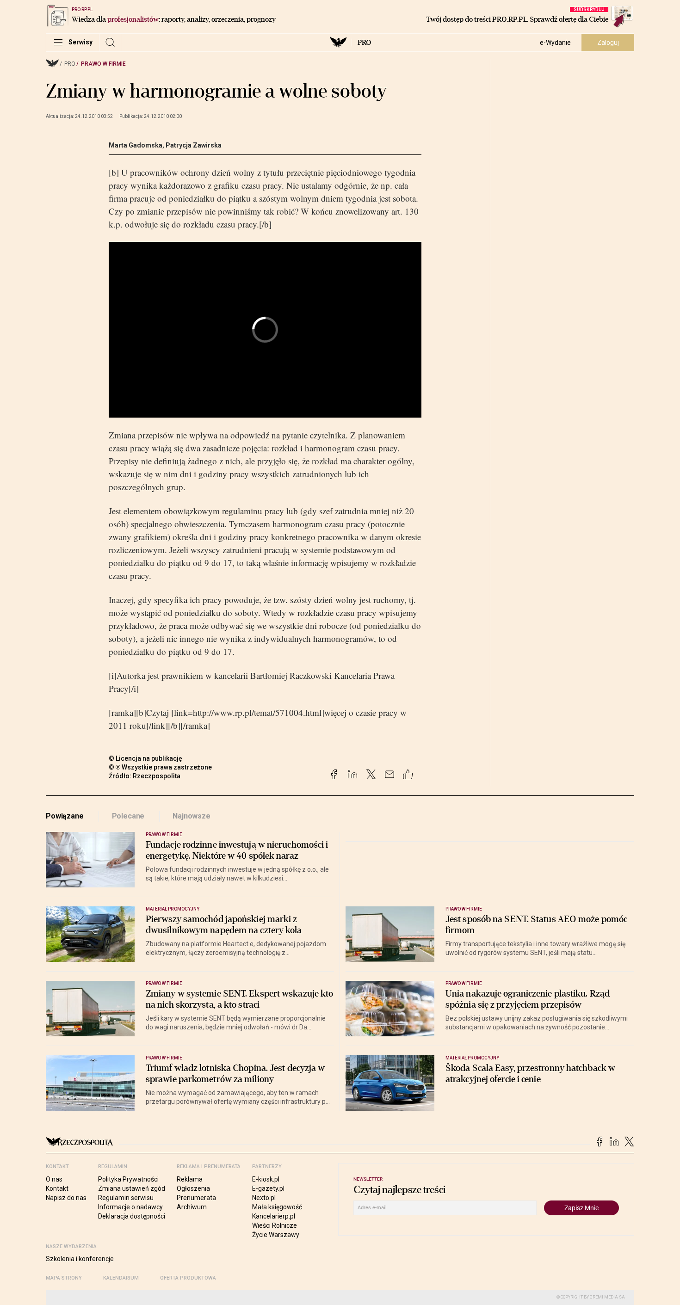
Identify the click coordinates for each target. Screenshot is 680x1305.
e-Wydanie (555, 42)
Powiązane (65, 816)
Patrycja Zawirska (194, 145)
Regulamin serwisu (126, 1197)
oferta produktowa (188, 1278)
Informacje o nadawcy (130, 1207)
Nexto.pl (264, 1197)
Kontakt (57, 1188)
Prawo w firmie (103, 64)
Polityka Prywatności (128, 1179)
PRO (364, 42)
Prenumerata (196, 1197)
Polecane (128, 816)
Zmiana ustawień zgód (131, 1188)
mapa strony (64, 1278)
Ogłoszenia (193, 1188)
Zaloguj (608, 42)
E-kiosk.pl (265, 1179)
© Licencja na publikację (146, 758)
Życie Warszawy (275, 1234)
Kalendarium (121, 1278)
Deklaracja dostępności (131, 1216)
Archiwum (192, 1207)
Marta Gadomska (135, 145)
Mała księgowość (277, 1207)
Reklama (190, 1179)
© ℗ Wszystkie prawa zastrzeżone (160, 767)
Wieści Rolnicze (274, 1225)
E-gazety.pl (268, 1188)
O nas (54, 1179)
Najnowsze (191, 816)
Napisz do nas (66, 1197)
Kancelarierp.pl (273, 1216)
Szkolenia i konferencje (80, 1258)
